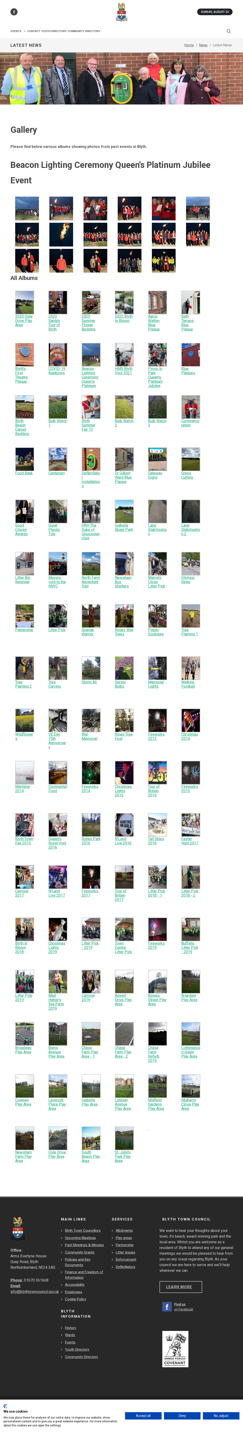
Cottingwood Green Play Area (190, 1052)
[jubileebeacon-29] (27, 260)
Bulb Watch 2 (124, 423)
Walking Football (188, 684)
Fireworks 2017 (90, 893)
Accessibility (74, 1285)
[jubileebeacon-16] (61, 234)
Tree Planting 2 (23, 684)
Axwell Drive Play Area (123, 999)
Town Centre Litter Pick (123, 947)
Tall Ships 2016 (156, 841)
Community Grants (79, 1252)
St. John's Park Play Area (123, 1156)
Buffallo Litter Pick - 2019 (189, 947)
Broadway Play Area (23, 1050)
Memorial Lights (156, 684)
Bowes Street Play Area (157, 999)
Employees (73, 1292)
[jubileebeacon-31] (61, 260)
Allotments (124, 1230)
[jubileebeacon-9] (27, 234)
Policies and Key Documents (77, 1262)
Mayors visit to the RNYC (57, 581)
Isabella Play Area (90, 1102)
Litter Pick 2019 (23, 997)
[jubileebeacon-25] (198, 234)
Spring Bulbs (120, 684)
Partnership (125, 1245)
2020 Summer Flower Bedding (88, 322)
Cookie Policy (75, 1299)
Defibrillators (125, 1267)
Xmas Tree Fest (124, 736)
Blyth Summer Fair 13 (88, 425)
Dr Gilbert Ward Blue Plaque (123, 477)
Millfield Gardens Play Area (156, 1104)
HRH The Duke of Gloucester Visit (91, 531)
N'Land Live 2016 (123, 841)
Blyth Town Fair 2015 (24, 841)
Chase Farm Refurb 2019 (153, 1054)
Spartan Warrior (88, 632)
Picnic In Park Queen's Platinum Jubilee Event (155, 379)
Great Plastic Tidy (54, 529)
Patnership (24, 630)
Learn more (179, 1287)
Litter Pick (56, 630)
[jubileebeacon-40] (164, 260)
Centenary (56, 473)
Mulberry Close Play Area (190, 1104)
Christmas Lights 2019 (56, 947)
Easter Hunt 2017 (189, 841)
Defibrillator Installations (91, 479)
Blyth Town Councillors (83, 1230)
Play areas (124, 1238)
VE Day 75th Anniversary (57, 740)
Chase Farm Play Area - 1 (90, 1052)
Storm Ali (89, 682)
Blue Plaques (188, 370)
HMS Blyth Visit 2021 (123, 370)
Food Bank (24, 473)
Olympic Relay (188, 579)
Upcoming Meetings (80, 1238)
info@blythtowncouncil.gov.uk (34, 1291)
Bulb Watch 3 (157, 423)
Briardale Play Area (189, 997)
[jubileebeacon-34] (95, 260)
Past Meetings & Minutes (84, 1245)
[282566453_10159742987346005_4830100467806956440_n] (61, 208)
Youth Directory (77, 1349)
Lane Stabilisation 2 (190, 529)
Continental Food (57, 788)
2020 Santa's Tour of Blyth (54, 322)
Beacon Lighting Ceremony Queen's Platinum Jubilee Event (90, 381)
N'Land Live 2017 (56, 893)
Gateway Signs (155, 475)
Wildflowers (24, 736)
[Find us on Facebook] (14, 11)
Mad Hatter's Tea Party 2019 (56, 1002)
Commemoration (190, 423)
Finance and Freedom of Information (84, 1275)
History (70, 1328)
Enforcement (126, 1259)
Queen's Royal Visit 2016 (57, 843)
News (203, 45)
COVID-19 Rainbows (56, 370)
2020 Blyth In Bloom (124, 318)
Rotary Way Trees (124, 632)
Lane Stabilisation (157, 529)
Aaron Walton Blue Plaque (154, 322)
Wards (70, 1335)
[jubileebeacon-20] (129, 234)
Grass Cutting (187, 475)
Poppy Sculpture (156, 632)
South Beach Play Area (91, 1156)
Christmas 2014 (189, 736)
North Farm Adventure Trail (91, 581)
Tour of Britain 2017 (120, 895)
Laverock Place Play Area (57, 1104)
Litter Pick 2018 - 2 (189, 893)
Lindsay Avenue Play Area (123, 1104)
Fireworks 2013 (156, 736)
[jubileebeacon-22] (164, 234)
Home (189, 45)
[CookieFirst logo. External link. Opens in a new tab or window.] (5, 1406)
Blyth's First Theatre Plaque (21, 375)
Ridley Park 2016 (91, 841)
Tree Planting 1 (189, 632)
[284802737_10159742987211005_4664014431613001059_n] (198, 208)
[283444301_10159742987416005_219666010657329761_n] (129, 208)
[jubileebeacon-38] (129, 260)
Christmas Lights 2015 (123, 790)
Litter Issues (125, 1252)
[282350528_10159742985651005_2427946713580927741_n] (27, 208)
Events (70, 1342)
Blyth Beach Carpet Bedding (22, 427)
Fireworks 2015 (189, 788)
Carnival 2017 (21, 893)
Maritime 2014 (22, 788)
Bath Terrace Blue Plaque (187, 322)
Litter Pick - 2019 (90, 945)
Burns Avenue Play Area (56, 1052)
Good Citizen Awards (21, 529)
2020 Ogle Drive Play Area (24, 320)
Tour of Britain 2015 (154, 790)
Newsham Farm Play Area (23, 1156)
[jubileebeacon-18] (95, 234)
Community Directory (81, 1357)
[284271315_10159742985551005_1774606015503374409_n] (164, 208)
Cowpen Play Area (23, 1102)
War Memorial (89, 736)
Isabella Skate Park (124, 527)
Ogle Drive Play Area (57, 1154)
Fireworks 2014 (90, 788)
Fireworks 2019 (156, 945)
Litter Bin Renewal (22, 579)
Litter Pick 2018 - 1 (156, 893)
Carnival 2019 (88, 997)
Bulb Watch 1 (57, 423)
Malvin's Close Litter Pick (156, 581)
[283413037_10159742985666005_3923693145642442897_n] (95, 208)
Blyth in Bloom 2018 (21, 947)
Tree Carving (54, 684)
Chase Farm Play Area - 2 (123, 1052)
